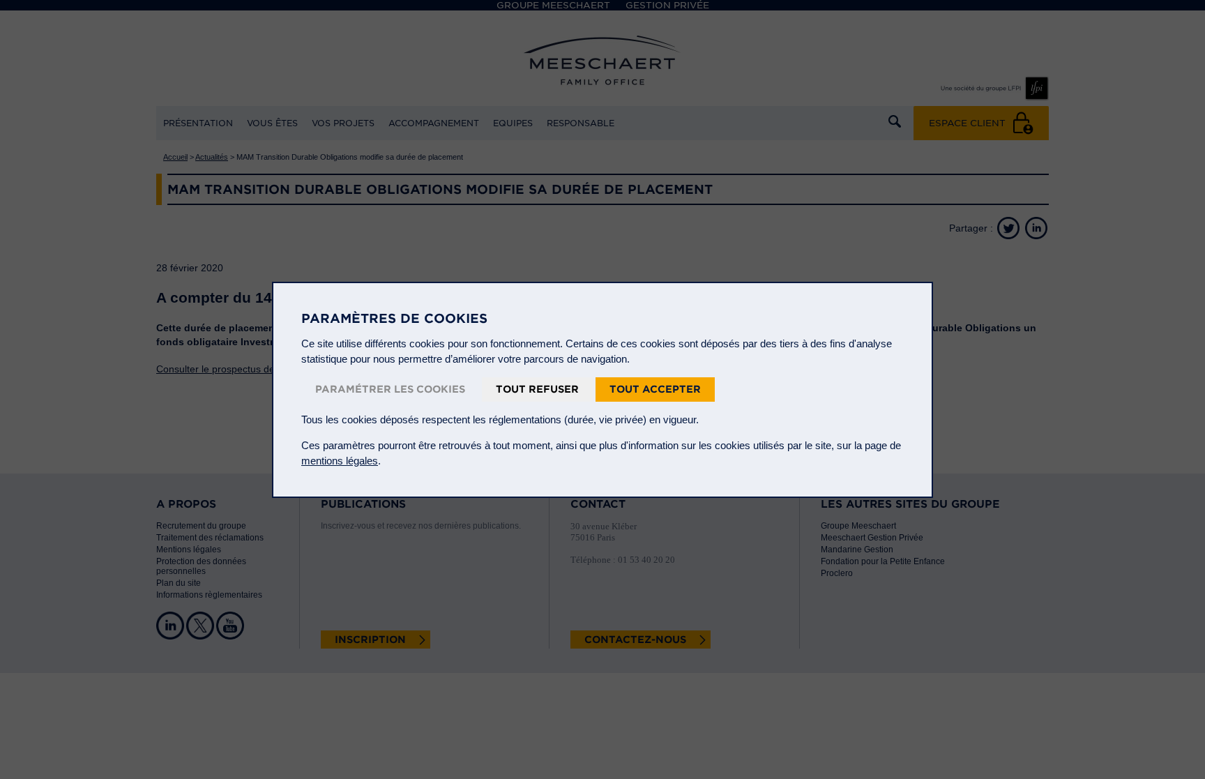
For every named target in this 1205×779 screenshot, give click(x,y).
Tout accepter (655, 389)
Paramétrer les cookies (390, 389)
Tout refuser (537, 389)
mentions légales (339, 461)
